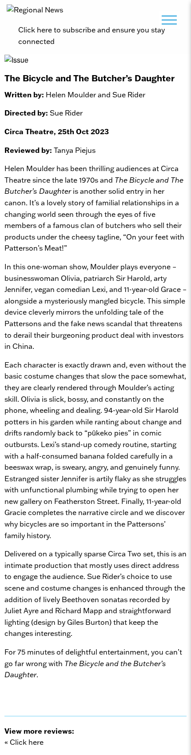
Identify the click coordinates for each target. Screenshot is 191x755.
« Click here (24, 742)
